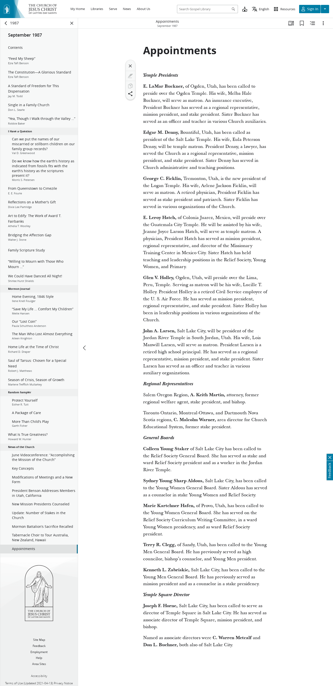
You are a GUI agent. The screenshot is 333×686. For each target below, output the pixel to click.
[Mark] (130, 76)
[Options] (323, 23)
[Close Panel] (72, 23)
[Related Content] (312, 23)
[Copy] (130, 86)
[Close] (130, 66)
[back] (6, 23)
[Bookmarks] (302, 23)
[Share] (130, 94)
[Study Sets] (291, 23)
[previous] (85, 348)
